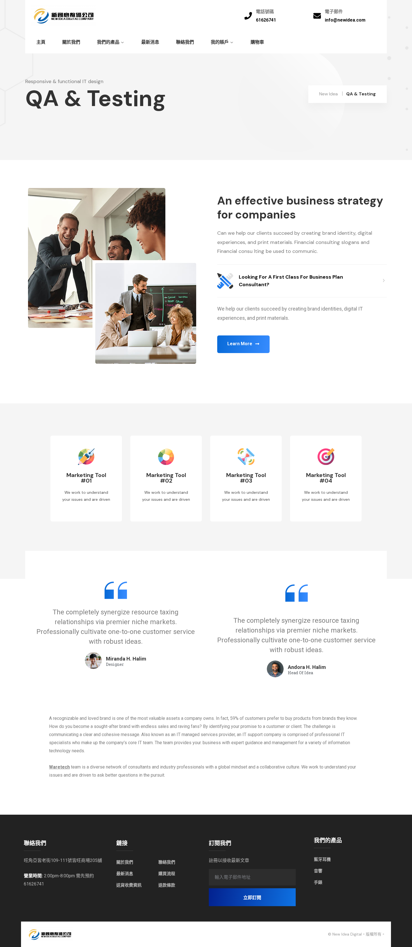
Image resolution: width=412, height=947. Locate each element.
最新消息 (150, 42)
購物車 (257, 42)
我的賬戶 (220, 42)
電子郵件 (334, 11)
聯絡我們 (185, 42)
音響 (318, 870)
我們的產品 (108, 42)
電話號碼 (265, 11)
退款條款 (166, 885)
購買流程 (166, 873)
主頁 (40, 42)
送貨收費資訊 (129, 885)
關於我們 (71, 42)
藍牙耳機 (322, 859)
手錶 (318, 882)
